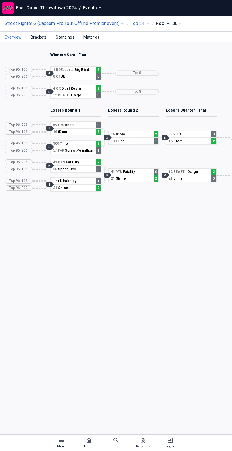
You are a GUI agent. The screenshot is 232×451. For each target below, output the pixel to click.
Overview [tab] (13, 37)
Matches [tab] (91, 37)
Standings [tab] (65, 37)
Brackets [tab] (39, 37)
